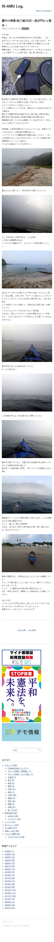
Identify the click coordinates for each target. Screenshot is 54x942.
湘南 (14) (11, 798)
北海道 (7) (12, 777)
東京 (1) (11, 792)
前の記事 (22, 630)
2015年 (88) (10, 884)
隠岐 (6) (11, 804)
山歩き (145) (13, 816)
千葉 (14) (11, 789)
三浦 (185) (12, 795)
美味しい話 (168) (12, 830)
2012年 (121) (10, 893)
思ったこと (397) (12, 825)
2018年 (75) (10, 875)
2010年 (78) (10, 899)
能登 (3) (11, 786)
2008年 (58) (10, 905)
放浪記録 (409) (11, 813)
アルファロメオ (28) (16, 836)
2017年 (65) (10, 878)
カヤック (25, 29)
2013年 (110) (10, 890)
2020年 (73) (10, 869)
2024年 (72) (10, 857)
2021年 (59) (10, 866)
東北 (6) (11, 780)
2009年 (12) (10, 902)
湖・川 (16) (12, 810)
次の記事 (32, 630)
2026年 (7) (9, 851)
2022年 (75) (10, 863)
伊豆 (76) (11, 801)
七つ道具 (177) (11, 827)
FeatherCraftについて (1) (18, 768)
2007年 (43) (10, 908)
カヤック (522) (11, 765)
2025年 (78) (10, 854)
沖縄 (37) (11, 807)
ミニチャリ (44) (14, 818)
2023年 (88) (10, 860)
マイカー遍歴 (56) (12, 834)
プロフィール (7, 921)
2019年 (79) (10, 872)
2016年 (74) (10, 881)
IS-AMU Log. (13, 6)
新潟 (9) (11, 783)
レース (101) (10, 822)
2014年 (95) (10, 887)
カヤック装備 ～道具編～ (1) (19, 771)
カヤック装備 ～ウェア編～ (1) (20, 774)
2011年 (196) (10, 896)
